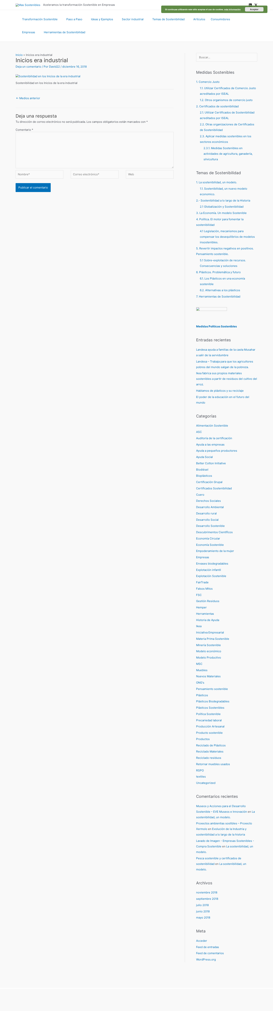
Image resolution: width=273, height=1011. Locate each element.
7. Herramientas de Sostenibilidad (218, 296)
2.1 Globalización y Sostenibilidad (221, 206)
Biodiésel (202, 469)
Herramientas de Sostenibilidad (64, 32)
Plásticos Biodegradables (212, 701)
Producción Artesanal (210, 726)
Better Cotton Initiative (211, 463)
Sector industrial (133, 19)
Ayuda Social (204, 457)
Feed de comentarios (210, 953)
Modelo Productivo (208, 657)
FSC (199, 595)
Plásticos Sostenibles (210, 707)
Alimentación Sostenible (212, 425)
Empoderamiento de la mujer (215, 551)
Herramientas (205, 613)
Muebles (201, 670)
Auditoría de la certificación (214, 438)
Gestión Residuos (207, 601)
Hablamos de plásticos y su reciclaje (220, 390)
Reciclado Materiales (209, 751)
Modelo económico (208, 651)
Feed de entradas (207, 947)
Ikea (199, 626)
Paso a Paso (74, 19)
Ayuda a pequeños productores (216, 450)
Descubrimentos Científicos (214, 532)
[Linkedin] (250, 5)
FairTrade (202, 582)
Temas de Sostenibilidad (168, 19)
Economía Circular (208, 538)
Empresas (28, 32)
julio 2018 (202, 905)
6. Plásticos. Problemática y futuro (218, 272)
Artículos (199, 19)
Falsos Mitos (204, 588)
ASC (199, 432)
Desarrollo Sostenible (210, 526)
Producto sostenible (209, 732)
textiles (201, 776)
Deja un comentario (28, 66)
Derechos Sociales (208, 501)
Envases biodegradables (212, 563)
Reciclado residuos (208, 758)
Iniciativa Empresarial (210, 632)
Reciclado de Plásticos (211, 745)
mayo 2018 (203, 917)
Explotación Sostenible (211, 576)
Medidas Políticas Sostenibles (216, 326)
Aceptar (254, 9)
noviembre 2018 (206, 892)
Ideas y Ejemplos (102, 19)
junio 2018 (203, 911)
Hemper (201, 607)
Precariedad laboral (209, 720)
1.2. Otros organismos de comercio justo (226, 100)
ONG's (200, 682)
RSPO (200, 770)
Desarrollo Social (207, 519)
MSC (199, 664)
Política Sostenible (208, 714)
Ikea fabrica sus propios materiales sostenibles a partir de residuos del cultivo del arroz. (226, 378)
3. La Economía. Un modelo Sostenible (221, 213)
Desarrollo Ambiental (210, 507)
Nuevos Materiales (208, 676)
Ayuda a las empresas (210, 444)
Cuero (200, 494)
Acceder (201, 940)
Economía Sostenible (210, 545)
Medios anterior (28, 98)
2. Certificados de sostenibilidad (217, 106)
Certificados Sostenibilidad (214, 488)
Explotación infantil (208, 570)
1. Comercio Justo (208, 82)
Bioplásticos (204, 475)
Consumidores (220, 19)
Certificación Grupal (209, 482)
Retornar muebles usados (213, 764)
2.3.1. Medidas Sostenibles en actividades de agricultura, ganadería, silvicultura (228, 153)
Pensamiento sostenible (212, 689)
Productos (203, 739)
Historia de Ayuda (207, 620)
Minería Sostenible (208, 645)
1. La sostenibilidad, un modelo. (216, 182)
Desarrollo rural (206, 513)
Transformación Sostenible (40, 19)
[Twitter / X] (256, 5)
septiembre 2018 (207, 899)
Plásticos (202, 695)
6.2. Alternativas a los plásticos (220, 290)
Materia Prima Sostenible (212, 639)
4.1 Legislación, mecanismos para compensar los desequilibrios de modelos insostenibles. (227, 236)
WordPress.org (206, 959)
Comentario (24, 129)
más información (232, 9)
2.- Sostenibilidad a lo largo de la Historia (223, 200)
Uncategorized (205, 783)
